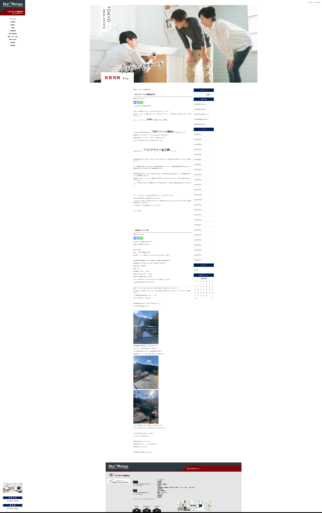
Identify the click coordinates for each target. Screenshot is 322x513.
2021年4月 (198, 230)
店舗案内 (12, 24)
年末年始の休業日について (202, 114)
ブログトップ (203, 90)
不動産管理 (12, 30)
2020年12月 (199, 250)
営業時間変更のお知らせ (202, 119)
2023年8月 (198, 174)
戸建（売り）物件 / (174, 487)
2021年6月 (198, 219)
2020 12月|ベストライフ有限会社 (314, 2)
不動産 (159, 485)
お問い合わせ (12, 39)
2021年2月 (198, 240)
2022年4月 (198, 189)
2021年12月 (199, 194)
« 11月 (195, 298)
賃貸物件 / (166, 487)
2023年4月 (198, 179)
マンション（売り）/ (183, 487)
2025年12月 (199, 144)
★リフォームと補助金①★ (145, 94)
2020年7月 (198, 260)
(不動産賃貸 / (161, 487)
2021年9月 (198, 204)
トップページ (12, 19)
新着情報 (12, 45)
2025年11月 (199, 149)
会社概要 (12, 22)
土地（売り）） (192, 487)
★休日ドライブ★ (141, 230)
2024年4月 (198, 164)
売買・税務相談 (12, 33)
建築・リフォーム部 (12, 36)
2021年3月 (198, 235)
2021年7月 (198, 214)
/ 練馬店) (165, 484)
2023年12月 (199, 169)
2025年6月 (198, 154)
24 (206, 292)
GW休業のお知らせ (201, 109)
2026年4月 (198, 139)
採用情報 (12, 42)
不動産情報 (12, 27)
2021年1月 (198, 245)
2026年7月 (198, 134)
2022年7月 (198, 184)
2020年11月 (199, 255)
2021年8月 (198, 209)
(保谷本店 (160, 484)
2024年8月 (198, 159)
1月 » (212, 298)
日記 (197, 270)
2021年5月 (198, 224)
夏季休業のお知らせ (201, 104)
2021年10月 (199, 199)
